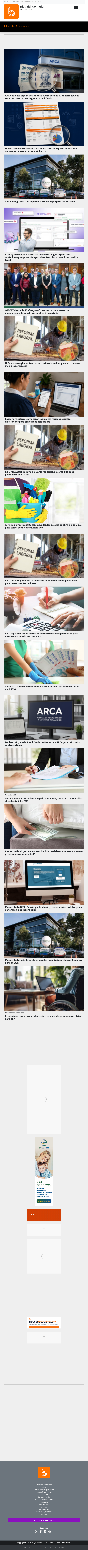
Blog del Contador (16, 26)
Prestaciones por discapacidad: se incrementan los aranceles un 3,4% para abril (43, 1017)
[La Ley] (44, 1220)
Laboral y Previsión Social (44, 1499)
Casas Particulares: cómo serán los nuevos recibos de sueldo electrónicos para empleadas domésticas (37, 420)
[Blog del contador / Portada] (11, 11)
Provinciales (44, 1509)
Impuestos (44, 1494)
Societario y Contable (44, 1512)
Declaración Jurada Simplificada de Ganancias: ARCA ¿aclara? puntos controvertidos (42, 743)
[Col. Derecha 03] (44, 1133)
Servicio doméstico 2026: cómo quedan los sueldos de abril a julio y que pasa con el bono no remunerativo (43, 526)
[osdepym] (44, 1205)
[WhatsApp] (44, 1273)
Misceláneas (44, 1504)
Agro (44, 1487)
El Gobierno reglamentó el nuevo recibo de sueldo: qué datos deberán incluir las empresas (43, 364)
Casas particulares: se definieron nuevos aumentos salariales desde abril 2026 (42, 688)
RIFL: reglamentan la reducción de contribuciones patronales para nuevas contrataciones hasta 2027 (41, 635)
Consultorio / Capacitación (44, 1490)
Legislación (44, 1502)
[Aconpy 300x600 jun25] (44, 1343)
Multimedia (44, 1507)
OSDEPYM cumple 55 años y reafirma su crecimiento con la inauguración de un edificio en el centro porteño (37, 311)
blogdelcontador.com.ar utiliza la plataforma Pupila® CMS (44, 1548)
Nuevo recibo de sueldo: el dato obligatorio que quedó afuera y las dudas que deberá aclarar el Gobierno (41, 150)
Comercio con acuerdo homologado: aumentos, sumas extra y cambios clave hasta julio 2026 (43, 800)
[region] (44, 1040)
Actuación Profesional (43, 1485)
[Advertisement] (44, 1423)
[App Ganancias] (44, 1328)
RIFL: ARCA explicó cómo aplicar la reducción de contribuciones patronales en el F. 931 (39, 473)
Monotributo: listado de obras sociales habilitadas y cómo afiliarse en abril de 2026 (43, 961)
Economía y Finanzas (44, 1492)
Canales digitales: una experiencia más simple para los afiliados (40, 201)
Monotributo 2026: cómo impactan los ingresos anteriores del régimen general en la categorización (43, 908)
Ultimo (44, 1514)
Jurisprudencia (44, 1497)
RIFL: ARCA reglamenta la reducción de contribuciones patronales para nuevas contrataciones (41, 582)
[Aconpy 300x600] (44, 1235)
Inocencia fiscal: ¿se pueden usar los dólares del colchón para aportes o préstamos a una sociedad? (43, 852)
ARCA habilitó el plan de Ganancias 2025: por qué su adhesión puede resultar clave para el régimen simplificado (42, 97)
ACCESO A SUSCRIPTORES (44, 1520)
